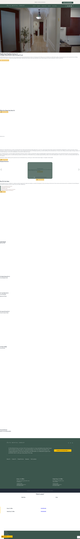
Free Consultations (40, 2)
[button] (34, 177)
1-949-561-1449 (43, 508)
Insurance (49, 6)
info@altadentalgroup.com (21, 484)
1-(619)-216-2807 (55, 483)
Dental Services (44, 6)
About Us (34, 6)
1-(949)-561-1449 (19, 483)
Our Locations (54, 6)
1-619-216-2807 (43, 511)
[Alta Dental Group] (23, 504)
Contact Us (38, 6)
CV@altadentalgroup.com (57, 484)
